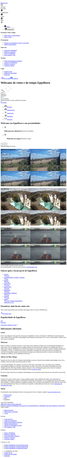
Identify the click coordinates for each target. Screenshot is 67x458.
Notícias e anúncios (9, 64)
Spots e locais (8, 37)
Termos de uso (8, 71)
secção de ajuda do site (54, 392)
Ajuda (8, 26)
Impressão (7, 74)
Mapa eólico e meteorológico (12, 35)
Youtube (25, 448)
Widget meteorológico (10, 44)
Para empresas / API (9, 55)
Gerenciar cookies (9, 65)
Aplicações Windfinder (10, 50)
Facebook (15, 78)
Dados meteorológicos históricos (13, 61)
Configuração (10, 29)
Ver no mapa (6, 78)
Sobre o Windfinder (9, 53)
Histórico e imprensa (10, 52)
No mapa (3, 102)
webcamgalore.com (31, 267)
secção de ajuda (36, 369)
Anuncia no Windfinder (10, 62)
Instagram (25, 446)
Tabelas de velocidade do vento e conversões (16, 43)
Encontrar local (7, 313)
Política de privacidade (10, 73)
